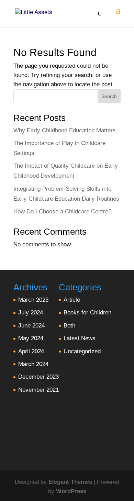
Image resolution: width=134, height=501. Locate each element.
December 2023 (38, 377)
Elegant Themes (70, 482)
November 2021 (38, 390)
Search (109, 96)
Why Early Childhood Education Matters (64, 130)
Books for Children (87, 312)
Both (69, 325)
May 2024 (30, 338)
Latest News (80, 338)
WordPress (71, 491)
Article (72, 300)
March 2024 (33, 364)
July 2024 (30, 312)
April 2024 (31, 351)
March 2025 (33, 300)
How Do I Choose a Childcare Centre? (62, 211)
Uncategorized (82, 351)
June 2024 (31, 325)
